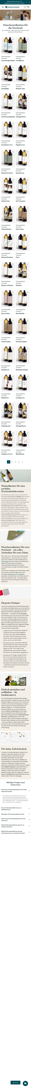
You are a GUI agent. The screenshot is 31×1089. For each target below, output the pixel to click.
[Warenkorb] (28, 7)
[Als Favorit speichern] (13, 39)
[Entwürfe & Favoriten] (24, 7)
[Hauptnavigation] (2, 7)
